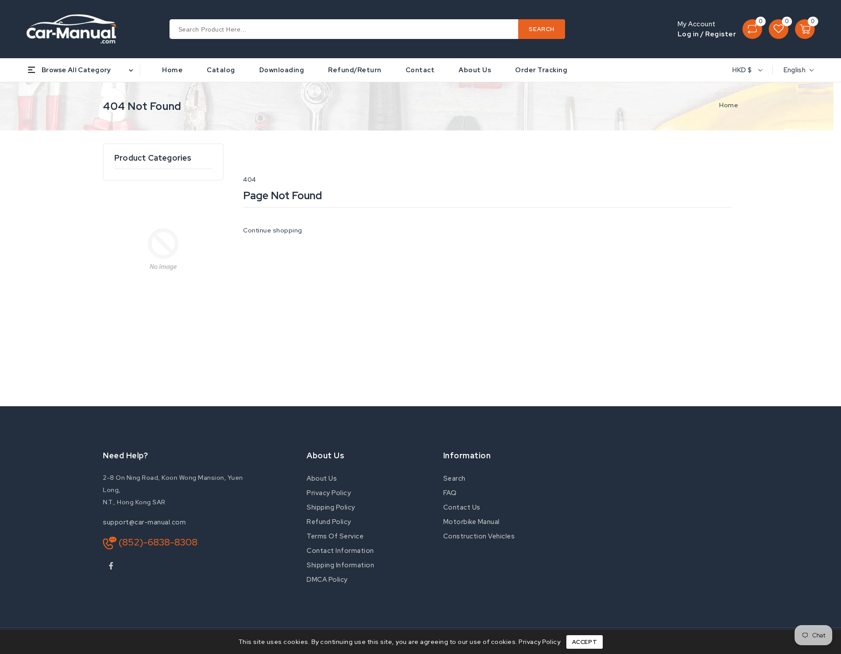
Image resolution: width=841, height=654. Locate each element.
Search (454, 478)
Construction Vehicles (479, 536)
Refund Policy (329, 521)
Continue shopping (272, 230)
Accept (584, 642)
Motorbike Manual (471, 521)
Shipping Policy (331, 507)
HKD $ (742, 70)
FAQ (450, 493)
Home (728, 105)
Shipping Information (340, 565)
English (795, 70)
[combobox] (367, 29)
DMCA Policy (327, 579)
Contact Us (462, 507)
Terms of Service (335, 536)
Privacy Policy (329, 493)
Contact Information (340, 550)
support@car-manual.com (144, 522)
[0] (752, 29)
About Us (322, 478)
